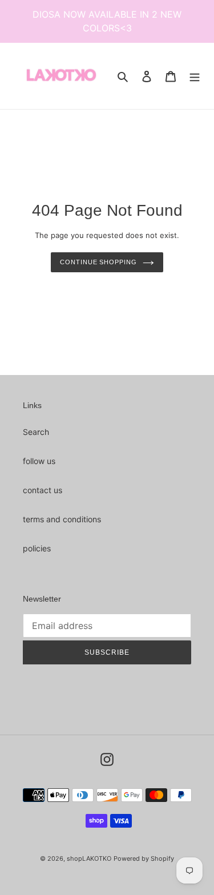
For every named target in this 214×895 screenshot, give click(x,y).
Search (36, 432)
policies (37, 548)
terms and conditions (62, 519)
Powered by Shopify (144, 858)
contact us (42, 490)
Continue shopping (98, 262)
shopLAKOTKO (89, 858)
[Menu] (195, 76)
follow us (39, 461)
